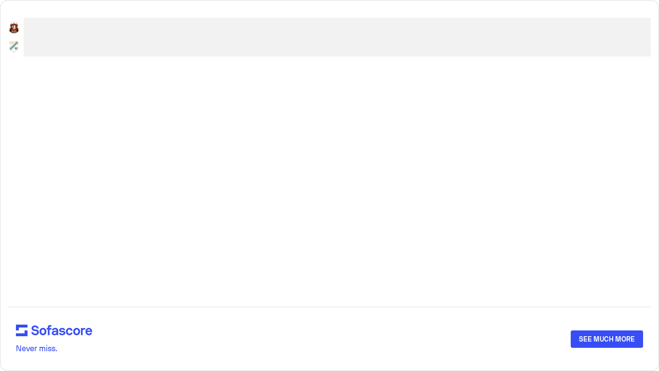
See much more (607, 339)
